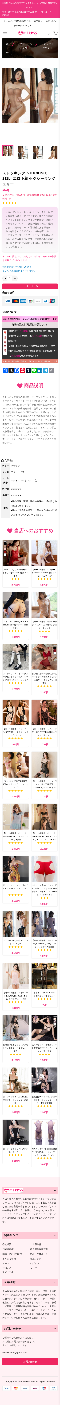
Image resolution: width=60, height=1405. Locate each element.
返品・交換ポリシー (40, 1254)
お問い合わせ (52, 21)
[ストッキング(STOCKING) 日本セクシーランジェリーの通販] (16, 1080)
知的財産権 (8, 1249)
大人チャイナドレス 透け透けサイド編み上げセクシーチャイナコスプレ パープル (44, 1152)
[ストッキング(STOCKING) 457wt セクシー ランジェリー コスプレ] (16, 765)
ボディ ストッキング (47, 46)
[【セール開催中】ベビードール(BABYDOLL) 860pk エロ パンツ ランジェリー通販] (16, 976)
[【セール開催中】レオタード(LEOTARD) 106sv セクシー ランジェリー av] (45, 553)
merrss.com (29, 1381)
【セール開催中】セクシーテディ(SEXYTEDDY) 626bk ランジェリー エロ (44, 732)
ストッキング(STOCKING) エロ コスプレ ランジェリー (44, 994)
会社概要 (6, 1244)
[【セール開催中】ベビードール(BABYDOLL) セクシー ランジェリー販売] (16, 817)
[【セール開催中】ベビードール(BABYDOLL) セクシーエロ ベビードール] (16, 713)
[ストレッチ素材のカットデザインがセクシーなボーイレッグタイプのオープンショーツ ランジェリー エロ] (45, 869)
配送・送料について (12, 1254)
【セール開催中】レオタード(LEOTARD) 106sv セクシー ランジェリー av (44, 572)
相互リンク (35, 1259)
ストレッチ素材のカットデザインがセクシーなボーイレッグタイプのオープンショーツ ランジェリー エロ (44, 890)
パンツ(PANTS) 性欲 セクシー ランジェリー (15, 942)
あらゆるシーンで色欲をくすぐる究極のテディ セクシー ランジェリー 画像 (44, 1048)
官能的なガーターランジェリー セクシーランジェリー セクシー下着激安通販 (44, 1100)
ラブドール (8, 1272)
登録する (6, 1268)
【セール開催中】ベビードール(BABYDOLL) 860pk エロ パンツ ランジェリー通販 (15, 996)
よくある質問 (9, 1259)
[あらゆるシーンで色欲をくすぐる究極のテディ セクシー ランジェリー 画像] (45, 1028)
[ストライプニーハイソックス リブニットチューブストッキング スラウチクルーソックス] (16, 657)
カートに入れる (30, 286)
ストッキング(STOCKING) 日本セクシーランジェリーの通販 (15, 1100)
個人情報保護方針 (39, 1249)
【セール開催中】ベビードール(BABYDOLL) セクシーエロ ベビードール (15, 732)
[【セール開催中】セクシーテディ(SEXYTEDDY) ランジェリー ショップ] (45, 605)
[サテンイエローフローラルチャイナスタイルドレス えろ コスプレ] (16, 869)
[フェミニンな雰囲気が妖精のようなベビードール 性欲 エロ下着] (16, 553)
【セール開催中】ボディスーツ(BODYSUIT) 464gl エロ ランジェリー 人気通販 (44, 943)
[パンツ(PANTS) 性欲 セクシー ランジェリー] (16, 924)
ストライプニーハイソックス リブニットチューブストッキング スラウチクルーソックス (15, 677)
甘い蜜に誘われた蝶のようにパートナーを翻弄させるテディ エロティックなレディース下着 (44, 678)
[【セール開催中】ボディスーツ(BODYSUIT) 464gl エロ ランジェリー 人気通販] (45, 924)
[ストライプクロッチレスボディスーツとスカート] (16, 1133)
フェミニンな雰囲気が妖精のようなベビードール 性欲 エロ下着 (15, 572)
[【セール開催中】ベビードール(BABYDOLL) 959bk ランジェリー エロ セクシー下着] (45, 817)
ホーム (7, 48)
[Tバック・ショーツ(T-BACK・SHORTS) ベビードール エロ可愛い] (16, 605)
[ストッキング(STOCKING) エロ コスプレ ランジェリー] (45, 976)
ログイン (34, 1263)
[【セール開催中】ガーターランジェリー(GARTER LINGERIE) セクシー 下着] (45, 765)
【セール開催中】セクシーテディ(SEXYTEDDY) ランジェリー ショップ (44, 625)
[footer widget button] (30, 1190)
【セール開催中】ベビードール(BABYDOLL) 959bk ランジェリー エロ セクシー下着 (44, 836)
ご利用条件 (35, 1244)
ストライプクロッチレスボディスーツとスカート (15, 1150)
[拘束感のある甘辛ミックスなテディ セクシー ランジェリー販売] (16, 1028)
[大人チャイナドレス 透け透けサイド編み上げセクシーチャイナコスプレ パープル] (45, 1133)
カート (5, 1263)
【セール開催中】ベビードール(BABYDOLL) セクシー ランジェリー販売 (15, 836)
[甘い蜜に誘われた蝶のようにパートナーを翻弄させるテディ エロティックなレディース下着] (45, 657)
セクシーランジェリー (24, 46)
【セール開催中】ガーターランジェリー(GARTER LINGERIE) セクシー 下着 (44, 784)
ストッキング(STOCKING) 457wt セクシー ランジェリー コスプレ (15, 784)
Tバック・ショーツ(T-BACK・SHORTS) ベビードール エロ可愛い (15, 625)
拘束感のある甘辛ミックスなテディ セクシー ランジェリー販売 (15, 1048)
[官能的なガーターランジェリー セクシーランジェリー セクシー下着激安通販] (45, 1080)
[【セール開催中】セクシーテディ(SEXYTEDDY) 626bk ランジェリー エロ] (45, 713)
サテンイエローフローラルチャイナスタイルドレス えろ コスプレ (15, 888)
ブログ (33, 1268)
